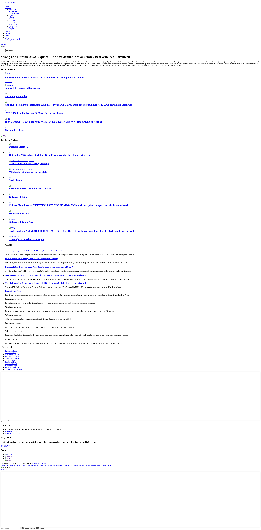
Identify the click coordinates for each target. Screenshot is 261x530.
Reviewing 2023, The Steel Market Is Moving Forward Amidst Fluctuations (36, 251)
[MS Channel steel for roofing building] (22, 161)
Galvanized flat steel (19, 197)
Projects (7, 33)
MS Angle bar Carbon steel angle (26, 239)
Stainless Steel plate (19, 146)
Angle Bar (12, 19)
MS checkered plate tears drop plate (28, 172)
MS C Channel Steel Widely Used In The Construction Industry (31, 259)
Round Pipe (13, 24)
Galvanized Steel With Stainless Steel (13, 465)
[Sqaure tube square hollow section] (10, 85)
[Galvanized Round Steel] (12, 219)
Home (7, 6)
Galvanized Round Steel (21, 222)
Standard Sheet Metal (12, 355)
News (7, 35)
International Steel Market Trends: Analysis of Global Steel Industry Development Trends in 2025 (45, 275)
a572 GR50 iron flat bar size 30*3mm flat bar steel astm (34, 113)
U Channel (12, 21)
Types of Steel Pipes (13, 291)
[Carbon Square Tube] (6, 94)
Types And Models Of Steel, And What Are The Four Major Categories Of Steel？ (39, 267)
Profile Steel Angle (32, 465)
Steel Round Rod (10, 362)
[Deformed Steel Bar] (10, 211)
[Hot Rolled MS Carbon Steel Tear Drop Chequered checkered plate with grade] (10, 152)
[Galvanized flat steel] (10, 194)
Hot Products (36, 463)
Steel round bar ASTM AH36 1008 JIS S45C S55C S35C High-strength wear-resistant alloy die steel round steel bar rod (71, 231)
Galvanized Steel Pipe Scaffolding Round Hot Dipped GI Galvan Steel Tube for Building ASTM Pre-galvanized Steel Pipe (68, 104)
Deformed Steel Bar (19, 213)
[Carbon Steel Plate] (6, 127)
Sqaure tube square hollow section (23, 88)
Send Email (4, 469)
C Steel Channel (106, 465)
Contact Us (8, 41)
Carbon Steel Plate (15, 130)
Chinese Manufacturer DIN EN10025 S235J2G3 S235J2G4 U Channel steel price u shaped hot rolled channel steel (68, 205)
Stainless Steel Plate (15, 11)
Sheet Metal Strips (11, 351)
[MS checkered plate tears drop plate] (21, 169)
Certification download (12, 39)
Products (8, 8)
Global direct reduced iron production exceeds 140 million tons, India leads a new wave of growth (45, 283)
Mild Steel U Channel (12, 356)
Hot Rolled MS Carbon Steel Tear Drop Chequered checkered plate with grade (50, 155)
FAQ (6, 37)
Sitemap (44, 463)
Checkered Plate (14, 13)
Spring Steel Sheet (11, 364)
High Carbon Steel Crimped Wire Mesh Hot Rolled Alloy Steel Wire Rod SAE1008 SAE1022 (53, 121)
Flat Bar (11, 28)
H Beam (11, 15)
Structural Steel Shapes (12, 367)
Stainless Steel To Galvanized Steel (64, 465)
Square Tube (13, 26)
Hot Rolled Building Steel (13, 369)
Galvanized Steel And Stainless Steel (88, 465)
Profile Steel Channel (45, 465)
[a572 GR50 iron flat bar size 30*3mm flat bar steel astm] (6, 110)
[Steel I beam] (10, 177)
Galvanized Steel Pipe (12, 358)
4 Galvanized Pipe (11, 366)
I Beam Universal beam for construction (30, 188)
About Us (8, 32)
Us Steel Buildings (11, 360)
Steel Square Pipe (10, 353)
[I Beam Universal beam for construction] (10, 186)
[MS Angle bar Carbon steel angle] (14, 236)
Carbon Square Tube (16, 96)
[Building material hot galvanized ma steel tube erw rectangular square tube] (7, 73)
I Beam (11, 17)
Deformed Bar (13, 30)
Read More (8, 82)
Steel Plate (12, 10)
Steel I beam (15, 180)
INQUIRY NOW (6, 446)
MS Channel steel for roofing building (29, 163)
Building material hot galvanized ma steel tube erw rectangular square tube (44, 77)
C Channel (12, 22)
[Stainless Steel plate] (10, 144)
